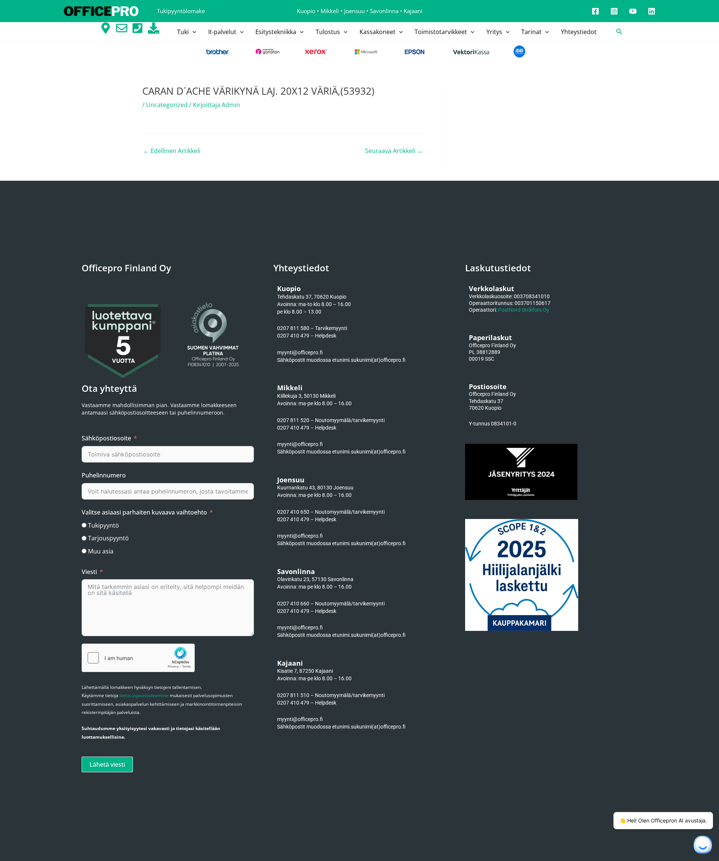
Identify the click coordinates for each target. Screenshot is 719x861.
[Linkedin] (651, 11)
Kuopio (306, 11)
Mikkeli (330, 11)
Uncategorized (167, 105)
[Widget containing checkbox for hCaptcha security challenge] (138, 658)
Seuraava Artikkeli (394, 151)
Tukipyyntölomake (181, 11)
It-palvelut (222, 32)
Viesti (89, 572)
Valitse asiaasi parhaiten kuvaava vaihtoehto (144, 512)
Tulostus (328, 32)
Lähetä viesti (107, 764)
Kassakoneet (377, 32)
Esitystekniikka (275, 32)
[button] (192, 31)
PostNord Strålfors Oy (523, 310)
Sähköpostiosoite (106, 438)
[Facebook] (595, 11)
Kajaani (413, 11)
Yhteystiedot (579, 32)
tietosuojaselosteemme (144, 695)
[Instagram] (614, 11)
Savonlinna (384, 11)
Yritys (494, 32)
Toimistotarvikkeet (441, 32)
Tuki (183, 32)
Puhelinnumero (104, 475)
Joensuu (354, 11)
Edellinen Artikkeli (171, 151)
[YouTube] (633, 11)
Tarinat (531, 32)
